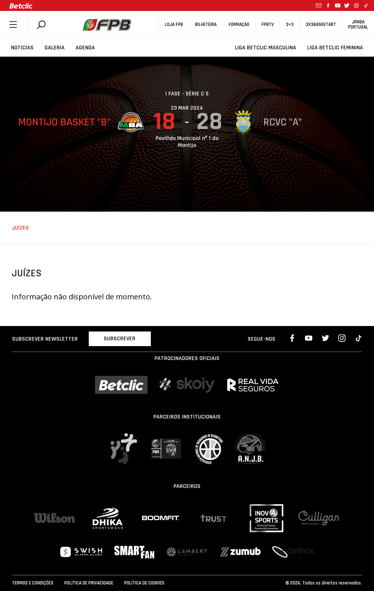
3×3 (290, 25)
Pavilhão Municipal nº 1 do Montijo (187, 142)
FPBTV (268, 25)
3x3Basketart (321, 25)
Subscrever (120, 338)
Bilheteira (206, 25)
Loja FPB (174, 25)
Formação (239, 25)
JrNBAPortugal (358, 24)
